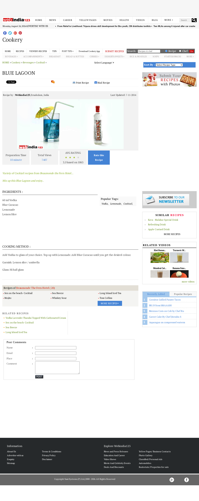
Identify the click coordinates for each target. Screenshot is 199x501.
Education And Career (114, 455)
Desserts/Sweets (114, 56)
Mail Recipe (104, 82)
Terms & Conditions (51, 451)
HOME (8, 51)
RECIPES (20, 51)
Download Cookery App (89, 51)
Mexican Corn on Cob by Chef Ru (166, 311)
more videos (188, 281)
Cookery (16, 62)
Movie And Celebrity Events (117, 463)
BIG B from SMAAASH (160, 305)
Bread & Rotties (75, 56)
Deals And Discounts (114, 467)
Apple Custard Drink (159, 229)
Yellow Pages (87, 20)
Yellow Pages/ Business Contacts (155, 451)
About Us (11, 451)
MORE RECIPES (172, 234)
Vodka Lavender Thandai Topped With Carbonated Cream (36, 317)
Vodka (104, 203)
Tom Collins (106, 297)
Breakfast (54, 56)
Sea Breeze (58, 293)
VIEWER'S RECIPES (38, 51)
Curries (94, 56)
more (189, 56)
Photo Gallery (146, 455)
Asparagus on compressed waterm (167, 322)
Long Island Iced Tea (110, 293)
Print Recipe (82, 82)
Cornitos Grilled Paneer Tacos (165, 299)
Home (38, 20)
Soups (156, 56)
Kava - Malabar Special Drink (163, 219)
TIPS (54, 51)
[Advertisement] (99, 7)
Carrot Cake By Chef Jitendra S (165, 316)
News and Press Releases (116, 451)
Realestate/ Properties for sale (154, 467)
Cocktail (40, 62)
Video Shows (110, 459)
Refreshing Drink (157, 224)
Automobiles (145, 463)
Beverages (10, 56)
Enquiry (10, 459)
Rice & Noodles (138, 56)
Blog (155, 20)
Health (124, 20)
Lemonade (115, 203)
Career (67, 20)
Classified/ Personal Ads (150, 459)
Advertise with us (37, 26)
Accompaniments (32, 56)
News (52, 20)
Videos (140, 20)
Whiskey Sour (59, 297)
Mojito (8, 297)
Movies (108, 20)
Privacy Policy (49, 455)
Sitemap (11, 463)
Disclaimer (47, 459)
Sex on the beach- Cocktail (18, 293)
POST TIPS (67, 51)
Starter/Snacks (172, 56)
